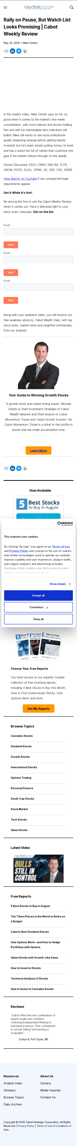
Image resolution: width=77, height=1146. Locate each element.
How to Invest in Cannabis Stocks (32, 988)
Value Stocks (19, 830)
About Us (46, 1076)
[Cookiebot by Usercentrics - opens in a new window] (57, 524)
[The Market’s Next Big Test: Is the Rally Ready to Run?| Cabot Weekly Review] (38, 869)
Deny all (38, 618)
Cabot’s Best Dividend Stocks (30, 931)
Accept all (38, 595)
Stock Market (19, 809)
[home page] (38, 7)
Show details (58, 583)
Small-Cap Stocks (22, 798)
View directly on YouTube (20, 178)
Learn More (38, 450)
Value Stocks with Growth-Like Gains (34, 957)
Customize (36, 607)
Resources (11, 1076)
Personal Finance (22, 788)
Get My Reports (38, 708)
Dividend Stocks (21, 746)
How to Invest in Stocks (26, 968)
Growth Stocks (20, 756)
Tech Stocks (19, 819)
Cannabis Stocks (22, 735)
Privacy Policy (26, 1125)
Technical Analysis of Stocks (29, 978)
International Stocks (24, 767)
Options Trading (21, 777)
